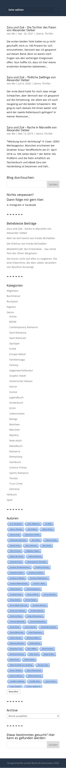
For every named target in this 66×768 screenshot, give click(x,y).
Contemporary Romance (23, 327)
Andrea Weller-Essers (18, 583)
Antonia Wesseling (37, 621)
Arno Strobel (30, 627)
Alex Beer (36, 540)
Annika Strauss (37, 611)
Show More (13, 692)
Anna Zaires (15, 600)
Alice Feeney (15, 551)
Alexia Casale (51, 540)
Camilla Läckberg (17, 681)
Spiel (9, 500)
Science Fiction (18, 467)
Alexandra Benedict (18, 540)
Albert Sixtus (47, 529)
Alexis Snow (15, 545)
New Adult (15, 440)
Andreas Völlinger (17, 578)
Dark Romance (17, 332)
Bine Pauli (34, 654)
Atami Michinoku (16, 632)
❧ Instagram (14, 205)
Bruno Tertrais (15, 670)
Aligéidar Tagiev (32, 551)
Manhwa (14, 424)
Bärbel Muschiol (34, 676)
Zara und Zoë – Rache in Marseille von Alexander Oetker (32, 128)
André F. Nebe (39, 583)
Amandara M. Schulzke (36, 562)
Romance (14, 451)
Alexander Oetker (32, 535)
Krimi (12, 408)
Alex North (47, 545)
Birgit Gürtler (49, 654)
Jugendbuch (16, 397)
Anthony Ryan (16, 616)
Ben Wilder (32, 649)
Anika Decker (15, 589)
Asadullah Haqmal (48, 627)
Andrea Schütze (42, 567)
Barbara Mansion (17, 643)
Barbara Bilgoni (33, 638)
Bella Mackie (35, 643)
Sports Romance (19, 473)
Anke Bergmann (33, 589)
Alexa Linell (14, 535)
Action (13, 316)
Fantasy (13, 365)
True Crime (16, 483)
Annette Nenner (39, 605)
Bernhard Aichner (17, 654)
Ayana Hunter (15, 638)
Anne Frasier (31, 600)
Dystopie (14, 343)
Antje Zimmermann (35, 616)
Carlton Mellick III (33, 687)
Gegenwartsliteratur (21, 370)
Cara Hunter (51, 681)
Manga (13, 419)
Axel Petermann (35, 632)
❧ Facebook (29, 205)
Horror (13, 386)
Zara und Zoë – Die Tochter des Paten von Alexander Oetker (31, 28)
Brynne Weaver (16, 676)
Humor (13, 392)
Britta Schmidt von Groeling (21, 665)
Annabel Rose (16, 594)
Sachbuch (15, 462)
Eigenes (11, 306)
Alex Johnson (31, 545)
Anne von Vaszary (17, 611)
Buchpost (12, 301)
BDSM (12, 321)
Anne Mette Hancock (18, 605)
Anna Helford (32, 594)
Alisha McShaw (35, 556)
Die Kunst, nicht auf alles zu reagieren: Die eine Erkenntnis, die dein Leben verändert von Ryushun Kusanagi (32, 263)
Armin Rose (14, 627)
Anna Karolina (50, 594)
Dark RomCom (17, 338)
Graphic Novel (17, 375)
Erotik (12, 348)
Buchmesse (13, 296)
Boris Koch (14, 659)
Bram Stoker (30, 659)
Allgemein (12, 290)
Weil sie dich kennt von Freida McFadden (31, 238)
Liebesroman (17, 413)
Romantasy (15, 456)
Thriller (49, 33)
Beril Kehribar (47, 649)
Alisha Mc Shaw (16, 556)
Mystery (14, 435)
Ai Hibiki (48, 524)
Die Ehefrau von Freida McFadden (27, 243)
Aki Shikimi (32, 529)
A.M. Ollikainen (33, 524)
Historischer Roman (21, 381)
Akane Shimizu (16, 529)
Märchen (14, 429)
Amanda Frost (15, 562)
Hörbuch (12, 494)
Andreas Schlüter (36, 573)
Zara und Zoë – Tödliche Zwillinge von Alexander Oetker (31, 78)
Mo (13, 33)
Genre (39, 33)
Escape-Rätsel (17, 354)
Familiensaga (17, 359)
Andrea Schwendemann (20, 567)
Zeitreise (14, 489)
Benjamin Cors (16, 649)
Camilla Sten (35, 681)
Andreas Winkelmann (39, 578)
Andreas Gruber (16, 573)
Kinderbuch (16, 402)
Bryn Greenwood (34, 670)
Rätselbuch (16, 446)
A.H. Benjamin (16, 524)
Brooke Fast (43, 665)
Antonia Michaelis (17, 621)
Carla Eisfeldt (15, 687)
